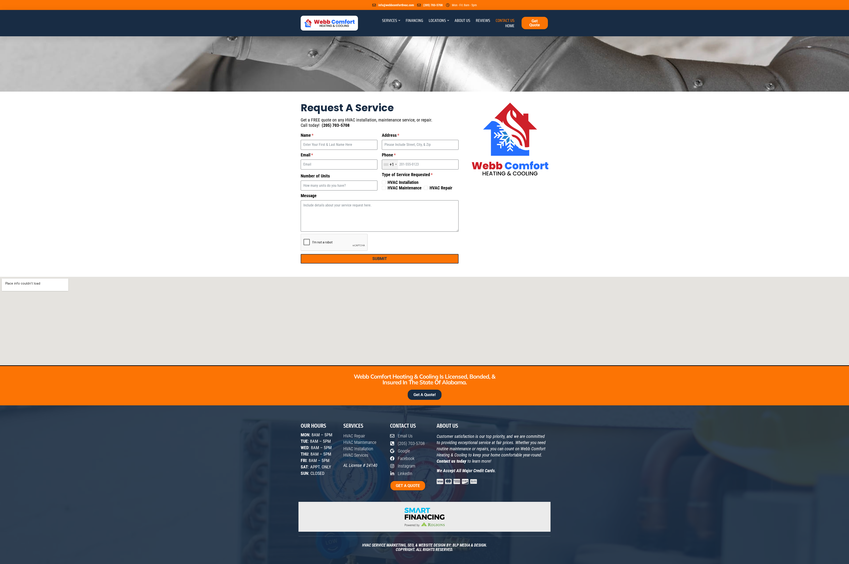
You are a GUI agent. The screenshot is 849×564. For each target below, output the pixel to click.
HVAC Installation (403, 182)
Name (306, 135)
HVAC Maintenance (405, 188)
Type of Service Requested (406, 174)
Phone (388, 155)
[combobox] (390, 164)
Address (390, 135)
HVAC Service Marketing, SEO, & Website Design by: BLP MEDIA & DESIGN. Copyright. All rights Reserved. (424, 547)
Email (306, 155)
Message (309, 195)
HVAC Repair (441, 188)
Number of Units (315, 176)
